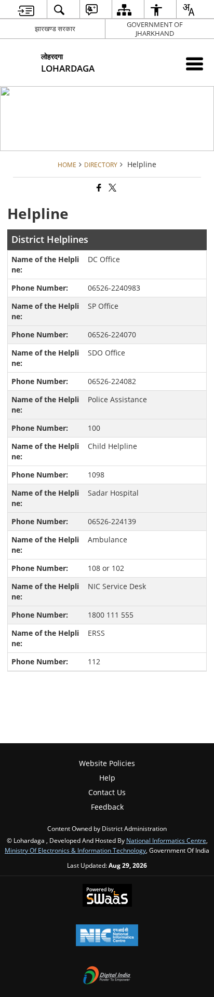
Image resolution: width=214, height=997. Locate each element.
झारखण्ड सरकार (55, 28)
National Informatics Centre (166, 840)
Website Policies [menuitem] (107, 763)
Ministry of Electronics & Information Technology (75, 850)
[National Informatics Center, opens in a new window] (107, 936)
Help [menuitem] (107, 778)
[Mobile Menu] (194, 63)
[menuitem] (26, 9)
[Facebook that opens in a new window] (98, 188)
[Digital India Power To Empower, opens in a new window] (107, 976)
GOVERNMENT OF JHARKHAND (155, 29)
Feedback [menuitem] (107, 807)
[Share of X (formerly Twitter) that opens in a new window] (111, 188)
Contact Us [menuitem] (107, 792)
